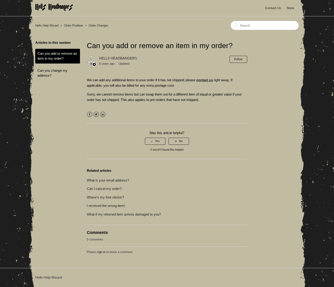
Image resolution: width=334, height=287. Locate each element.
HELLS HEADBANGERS (118, 58)
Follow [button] (238, 59)
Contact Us (273, 8)
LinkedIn (103, 114)
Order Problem (73, 25)
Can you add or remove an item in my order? (57, 56)
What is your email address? (108, 180)
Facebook (89, 114)
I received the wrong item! (106, 206)
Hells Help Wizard (47, 25)
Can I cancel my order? (104, 189)
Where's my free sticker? (105, 197)
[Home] (54, 10)
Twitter (96, 114)
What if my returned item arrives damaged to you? (124, 214)
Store (290, 8)
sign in (101, 252)
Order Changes (98, 25)
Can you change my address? (52, 73)
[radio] (155, 141)
